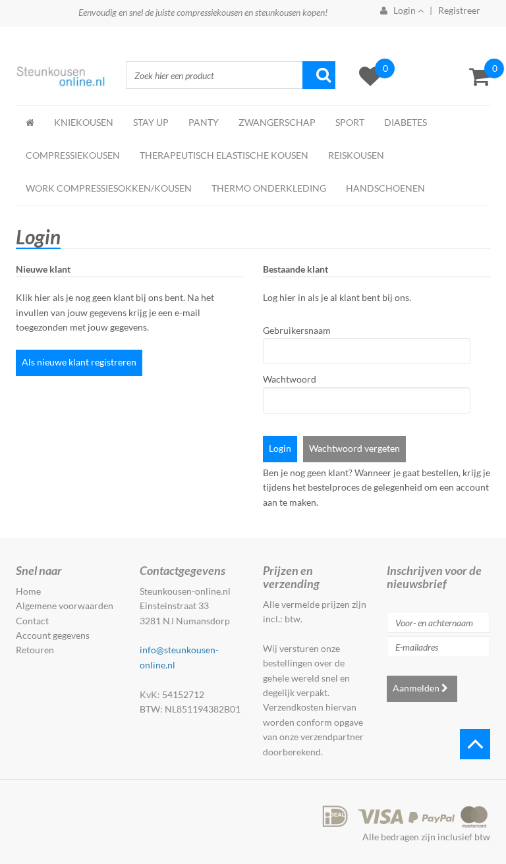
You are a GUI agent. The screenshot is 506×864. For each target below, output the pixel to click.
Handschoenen (385, 188)
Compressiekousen (73, 155)
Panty (203, 122)
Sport (349, 122)
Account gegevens (53, 635)
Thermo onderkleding (268, 188)
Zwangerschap (277, 122)
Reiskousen (356, 155)
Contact (32, 620)
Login (280, 448)
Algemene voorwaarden (64, 605)
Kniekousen (83, 122)
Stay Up (151, 122)
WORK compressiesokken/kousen (109, 188)
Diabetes (405, 122)
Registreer (459, 10)
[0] (479, 76)
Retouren (35, 649)
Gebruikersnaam (286, 330)
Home (28, 591)
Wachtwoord (286, 379)
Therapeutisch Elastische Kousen (224, 155)
